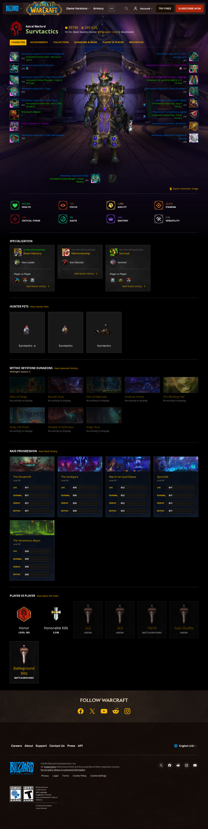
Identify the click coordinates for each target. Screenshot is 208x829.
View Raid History (48, 451)
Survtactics (42, 31)
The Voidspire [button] (69, 477)
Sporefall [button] (162, 477)
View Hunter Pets (39, 306)
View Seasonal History (66, 368)
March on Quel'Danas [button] (122, 477)
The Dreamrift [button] (22, 477)
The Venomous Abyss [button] (26, 540)
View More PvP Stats (47, 595)
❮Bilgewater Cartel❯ (109, 31)
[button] (14, 57)
